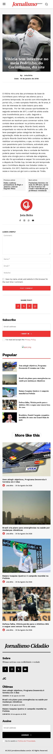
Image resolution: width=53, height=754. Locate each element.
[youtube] (33, 220)
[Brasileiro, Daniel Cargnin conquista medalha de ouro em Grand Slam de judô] (9, 417)
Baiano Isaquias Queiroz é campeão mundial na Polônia (34, 392)
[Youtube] (25, 669)
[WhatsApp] (35, 306)
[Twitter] (23, 306)
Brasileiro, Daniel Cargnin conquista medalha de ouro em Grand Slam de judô (34, 417)
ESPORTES (6, 714)
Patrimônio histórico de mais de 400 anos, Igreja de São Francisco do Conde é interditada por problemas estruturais (38, 187)
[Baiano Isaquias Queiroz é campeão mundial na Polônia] (9, 392)
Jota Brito (28, 75)
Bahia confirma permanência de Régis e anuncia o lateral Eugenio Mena (13, 186)
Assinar (25, 735)
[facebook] (20, 220)
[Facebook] (18, 306)
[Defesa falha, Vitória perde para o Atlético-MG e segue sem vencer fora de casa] (9, 405)
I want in (25, 334)
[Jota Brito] (26, 205)
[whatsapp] (29, 220)
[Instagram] (12, 669)
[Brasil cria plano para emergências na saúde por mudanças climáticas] (9, 379)
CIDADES (26, 54)
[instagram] (24, 220)
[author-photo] (4, 485)
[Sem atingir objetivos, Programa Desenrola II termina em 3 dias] (9, 367)
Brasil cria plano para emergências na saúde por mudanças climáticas (34, 379)
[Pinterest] (29, 306)
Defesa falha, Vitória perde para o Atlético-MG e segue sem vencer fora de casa (34, 404)
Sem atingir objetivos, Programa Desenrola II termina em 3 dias (32, 366)
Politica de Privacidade (26, 741)
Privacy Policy (30, 340)
